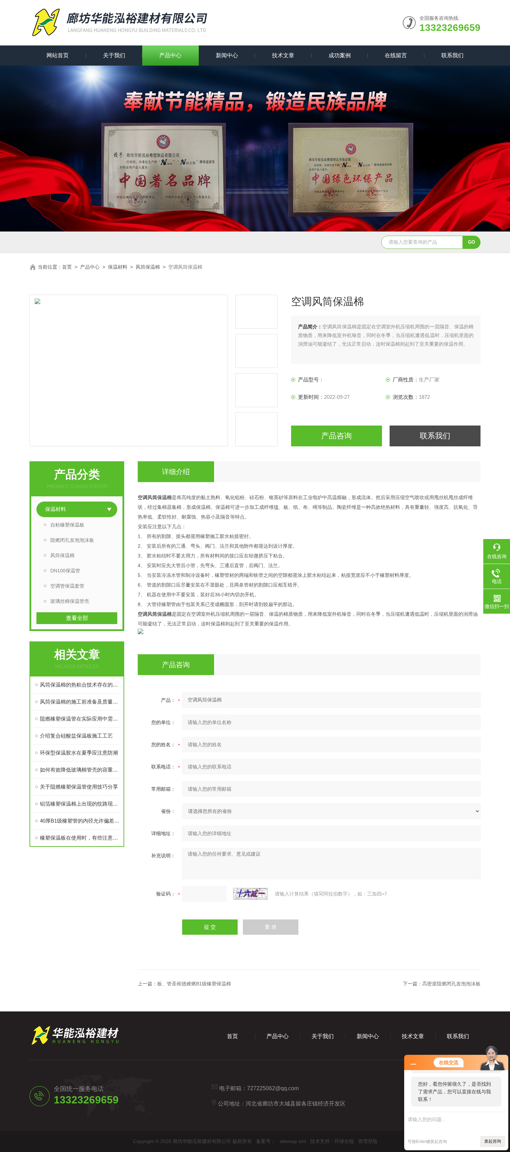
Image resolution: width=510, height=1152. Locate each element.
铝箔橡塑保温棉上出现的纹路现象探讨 (80, 804)
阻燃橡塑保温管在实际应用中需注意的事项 (80, 719)
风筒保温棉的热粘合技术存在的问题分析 (80, 685)
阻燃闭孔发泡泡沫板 (72, 540)
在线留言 (396, 55)
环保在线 (344, 1141)
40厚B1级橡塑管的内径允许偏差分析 (80, 821)
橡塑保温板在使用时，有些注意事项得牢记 (80, 838)
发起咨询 (492, 1141)
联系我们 (452, 55)
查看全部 (77, 618)
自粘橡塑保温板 (67, 525)
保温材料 (117, 267)
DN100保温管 (65, 570)
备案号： (265, 1141)
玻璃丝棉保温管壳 (69, 601)
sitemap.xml (293, 1141)
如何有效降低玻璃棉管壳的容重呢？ (80, 770)
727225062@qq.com (273, 1088)
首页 (67, 267)
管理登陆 (367, 1141)
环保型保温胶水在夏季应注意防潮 (79, 753)
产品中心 (170, 55)
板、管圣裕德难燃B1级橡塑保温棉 (194, 983)
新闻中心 (227, 55)
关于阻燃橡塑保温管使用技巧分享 (79, 787)
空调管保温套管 (67, 586)
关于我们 (114, 55)
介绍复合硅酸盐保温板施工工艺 (76, 736)
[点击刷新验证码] (250, 894)
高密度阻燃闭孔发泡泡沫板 (451, 983)
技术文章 (283, 55)
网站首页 (57, 55)
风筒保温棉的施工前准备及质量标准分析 (80, 702)
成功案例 (340, 55)
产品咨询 (336, 435)
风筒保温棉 (148, 267)
